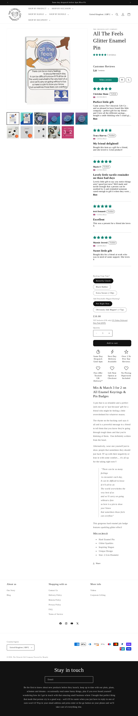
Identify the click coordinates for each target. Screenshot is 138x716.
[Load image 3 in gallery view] (40, 118)
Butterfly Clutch (103, 281)
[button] (38, 8)
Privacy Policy (55, 605)
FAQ (51, 609)
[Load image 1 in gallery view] (13, 118)
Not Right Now (102, 304)
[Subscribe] (90, 679)
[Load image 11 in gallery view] (68, 132)
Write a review (105, 80)
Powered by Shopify (41, 657)
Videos (93, 590)
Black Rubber (102, 287)
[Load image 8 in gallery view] (26, 132)
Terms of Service (56, 614)
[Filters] (122, 80)
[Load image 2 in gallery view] (26, 118)
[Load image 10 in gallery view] (54, 132)
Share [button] (98, 563)
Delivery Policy (55, 595)
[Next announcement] (130, 2)
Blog (9, 595)
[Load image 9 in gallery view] (40, 132)
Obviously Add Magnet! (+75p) (110, 310)
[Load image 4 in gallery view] (54, 118)
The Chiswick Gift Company (23, 657)
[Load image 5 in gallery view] (68, 118)
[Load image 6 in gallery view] (81, 118)
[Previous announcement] (8, 2)
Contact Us (53, 590)
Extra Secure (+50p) (105, 293)
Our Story (11, 590)
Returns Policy (55, 600)
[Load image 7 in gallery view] (13, 132)
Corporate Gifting (97, 595)
